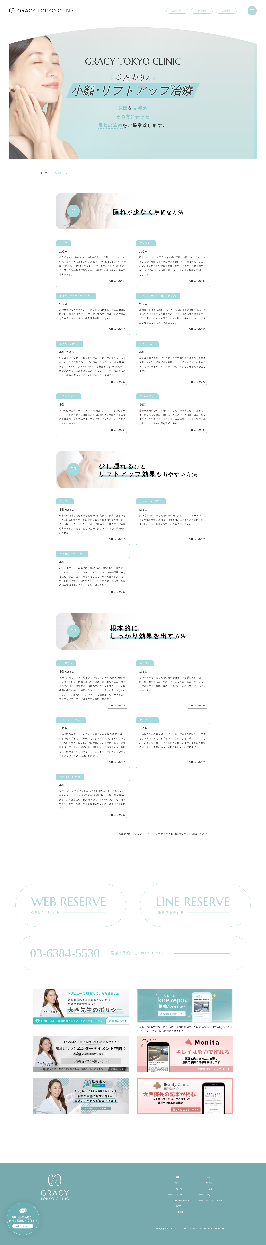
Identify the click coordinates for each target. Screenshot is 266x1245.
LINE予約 (202, 11)
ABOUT (179, 1182)
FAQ (207, 1194)
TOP (177, 1177)
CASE (208, 1177)
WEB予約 (177, 11)
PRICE (208, 1182)
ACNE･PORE (182, 1200)
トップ (44, 173)
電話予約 (226, 11)
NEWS (208, 1188)
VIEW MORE (117, 281)
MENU (178, 1188)
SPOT (178, 1206)
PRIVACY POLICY (215, 1200)
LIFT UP (179, 1212)
